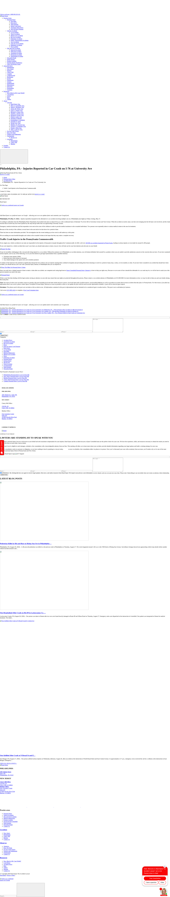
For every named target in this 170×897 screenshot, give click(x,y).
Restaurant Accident (16, 54)
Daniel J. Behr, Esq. (16, 128)
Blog (8, 97)
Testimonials (10, 136)
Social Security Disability (11, 821)
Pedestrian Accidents (16, 39)
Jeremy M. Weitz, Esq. (17, 109)
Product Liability (11, 61)
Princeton (9, 86)
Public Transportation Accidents (19, 40)
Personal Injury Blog (9, 179)
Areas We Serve (8, 66)
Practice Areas (8, 18)
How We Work (11, 133)
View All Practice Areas (13, 64)
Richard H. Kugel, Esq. (17, 115)
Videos (9, 99)
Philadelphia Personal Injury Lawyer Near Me (16, 375)
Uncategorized (8, 365)
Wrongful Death (11, 58)
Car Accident (7, 349)
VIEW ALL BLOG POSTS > (8, 763)
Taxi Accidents (15, 42)
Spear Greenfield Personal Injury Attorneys (78, 270)
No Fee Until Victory (13, 131)
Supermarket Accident (17, 56)
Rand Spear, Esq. (15, 104)
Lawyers (9, 102)
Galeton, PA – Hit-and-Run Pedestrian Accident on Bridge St (61, 311)
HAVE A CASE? (5, 174)
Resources (6, 91)
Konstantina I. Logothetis (18, 120)
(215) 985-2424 (11, 290)
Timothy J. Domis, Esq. (17, 113)
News (5, 356)
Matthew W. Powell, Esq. (18, 125)
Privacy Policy (11, 875)
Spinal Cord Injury (16, 26)
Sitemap (6, 869)
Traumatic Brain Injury (17, 27)
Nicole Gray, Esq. (16, 123)
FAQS (9, 96)
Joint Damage (14, 24)
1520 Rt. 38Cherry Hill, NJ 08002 (8, 407)
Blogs (5, 345)
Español (6, 145)
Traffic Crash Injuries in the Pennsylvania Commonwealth (20, 188)
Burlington (10, 77)
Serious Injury (7, 361)
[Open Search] (14, 156)
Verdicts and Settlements (14, 134)
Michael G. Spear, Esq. (17, 112)
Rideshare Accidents (16, 45)
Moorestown (10, 85)
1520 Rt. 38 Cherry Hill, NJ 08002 (6, 783)
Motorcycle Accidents (17, 35)
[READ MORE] (44, 540)
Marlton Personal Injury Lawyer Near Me (15, 378)
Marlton (9, 70)
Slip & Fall (7, 362)
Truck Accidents (15, 34)
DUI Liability (14, 47)
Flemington (10, 80)
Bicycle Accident (8, 343)
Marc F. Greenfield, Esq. (17, 105)
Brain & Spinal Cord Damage (12, 346)
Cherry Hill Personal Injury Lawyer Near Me (16, 379)
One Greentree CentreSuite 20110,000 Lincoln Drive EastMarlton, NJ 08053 (9, 416)
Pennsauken (10, 88)
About (5, 101)
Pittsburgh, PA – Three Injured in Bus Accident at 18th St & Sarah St (63, 309)
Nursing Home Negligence (14, 62)
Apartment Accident (16, 53)
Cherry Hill (10, 72)
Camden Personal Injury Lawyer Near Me (15, 381)
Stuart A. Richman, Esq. (17, 107)
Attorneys (6, 846)
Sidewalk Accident (16, 51)
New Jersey (10, 69)
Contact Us (7, 147)
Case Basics (10, 94)
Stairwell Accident (16, 50)
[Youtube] (94, 806)
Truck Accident (8, 364)
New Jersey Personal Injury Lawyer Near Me (16, 376)
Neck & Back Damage (17, 29)
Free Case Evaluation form (31, 290)
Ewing (9, 78)
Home (5, 177)
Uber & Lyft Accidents (17, 43)
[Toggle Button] (0, 164)
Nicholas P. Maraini (16, 118)
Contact (66, 449)
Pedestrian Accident (9, 357)
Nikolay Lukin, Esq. (16, 117)
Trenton (9, 82)
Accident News (8, 180)
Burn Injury (14, 23)
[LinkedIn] (40, 806)
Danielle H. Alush (16, 121)
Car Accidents (15, 32)
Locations (10, 139)
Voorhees (9, 90)
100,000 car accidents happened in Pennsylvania (99, 243)
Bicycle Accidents (16, 37)
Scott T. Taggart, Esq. (17, 110)
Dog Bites (13, 21)
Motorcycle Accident (9, 354)
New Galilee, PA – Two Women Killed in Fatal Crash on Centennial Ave (64, 313)
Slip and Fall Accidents (13, 48)
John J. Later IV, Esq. (17, 129)
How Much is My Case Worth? (16, 93)
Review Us (14, 137)
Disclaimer (3, 875)
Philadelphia (10, 67)
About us (3, 843)
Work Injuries (11, 59)
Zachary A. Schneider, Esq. (18, 126)
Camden (9, 74)
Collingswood (11, 75)
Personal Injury (11, 19)
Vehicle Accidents (12, 31)
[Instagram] (67, 806)
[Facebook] (13, 806)
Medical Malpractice (9, 353)
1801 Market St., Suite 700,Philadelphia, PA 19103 (9, 395)
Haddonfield (10, 83)
